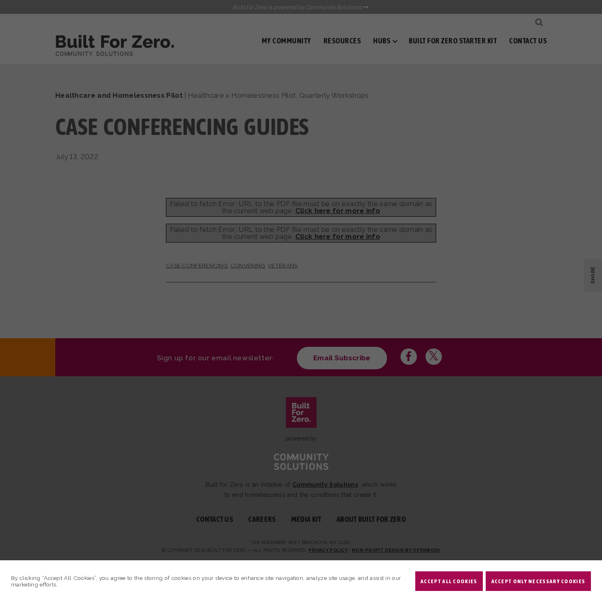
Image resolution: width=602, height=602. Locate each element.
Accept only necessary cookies (538, 581)
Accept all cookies (449, 581)
